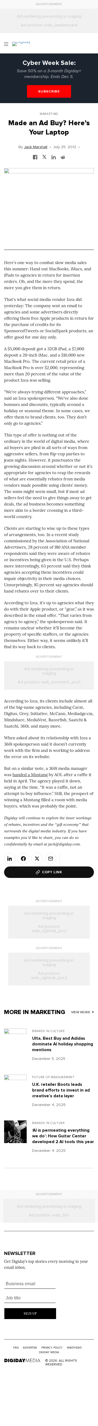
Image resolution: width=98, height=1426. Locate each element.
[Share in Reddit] (63, 156)
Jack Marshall (35, 147)
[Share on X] (37, 858)
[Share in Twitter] (44, 156)
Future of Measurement (53, 1077)
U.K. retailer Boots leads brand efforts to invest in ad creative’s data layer (61, 1090)
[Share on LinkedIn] (10, 858)
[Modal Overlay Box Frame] (30, 1298)
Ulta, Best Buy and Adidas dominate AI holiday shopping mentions (62, 1044)
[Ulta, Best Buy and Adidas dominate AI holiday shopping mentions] (15, 1046)
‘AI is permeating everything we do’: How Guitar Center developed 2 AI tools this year (63, 1136)
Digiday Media (49, 1352)
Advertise (30, 1347)
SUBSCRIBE (49, 91)
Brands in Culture (48, 1031)
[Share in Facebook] (35, 156)
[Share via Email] (50, 858)
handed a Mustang (30, 774)
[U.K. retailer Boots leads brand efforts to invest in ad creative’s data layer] (15, 1092)
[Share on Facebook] (23, 858)
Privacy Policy (52, 1347)
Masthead (74, 1347)
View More (80, 1012)
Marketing (49, 113)
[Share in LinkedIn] (53, 156)
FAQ (16, 1347)
